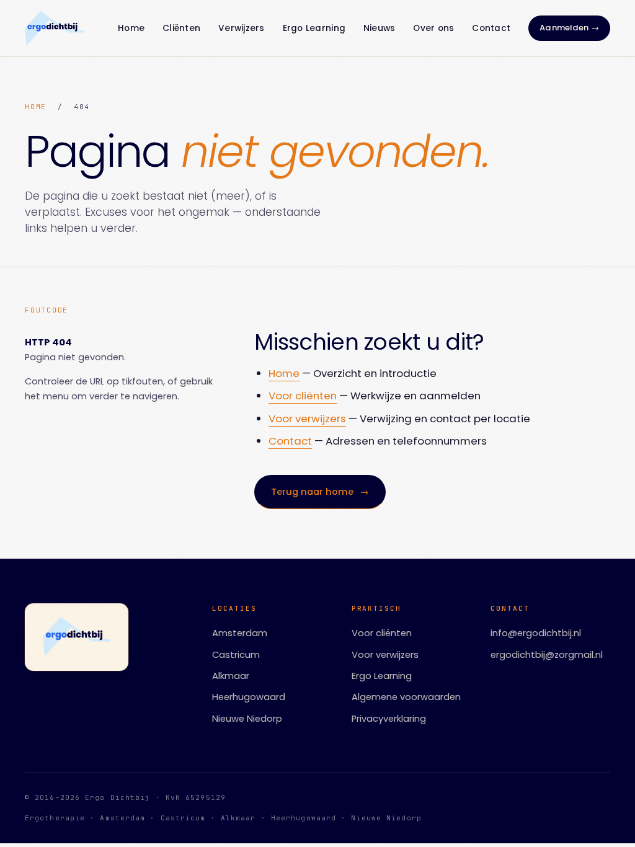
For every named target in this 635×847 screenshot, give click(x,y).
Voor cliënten (303, 395)
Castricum (236, 655)
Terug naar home (320, 492)
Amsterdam (239, 633)
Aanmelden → (569, 27)
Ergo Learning (314, 28)
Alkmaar (230, 676)
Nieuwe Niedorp (247, 718)
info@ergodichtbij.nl (536, 633)
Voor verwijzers (307, 418)
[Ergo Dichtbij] (54, 28)
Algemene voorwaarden (406, 697)
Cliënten (181, 28)
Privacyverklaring (389, 718)
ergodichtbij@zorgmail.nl (547, 655)
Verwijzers (241, 28)
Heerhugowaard (248, 697)
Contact (491, 28)
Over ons (433, 28)
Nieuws (379, 28)
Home (131, 28)
